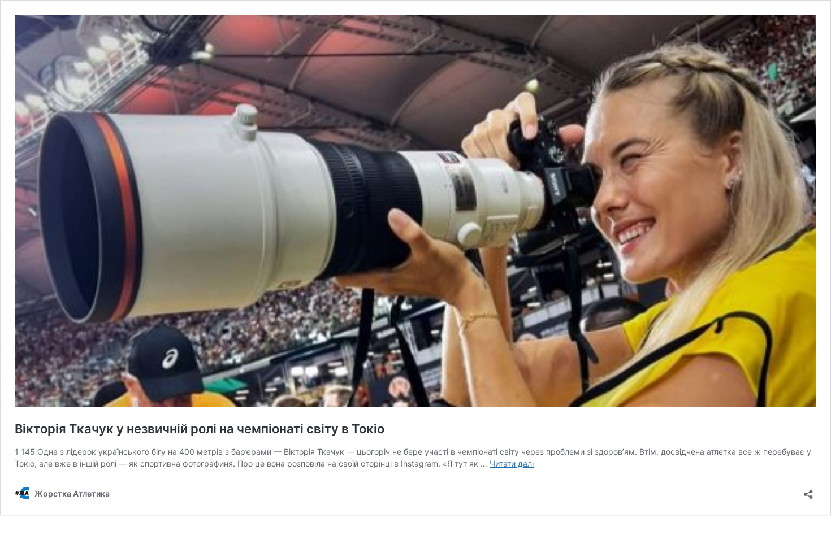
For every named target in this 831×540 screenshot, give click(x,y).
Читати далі (512, 463)
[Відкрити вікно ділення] (808, 490)
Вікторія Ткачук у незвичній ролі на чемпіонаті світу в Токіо (199, 428)
